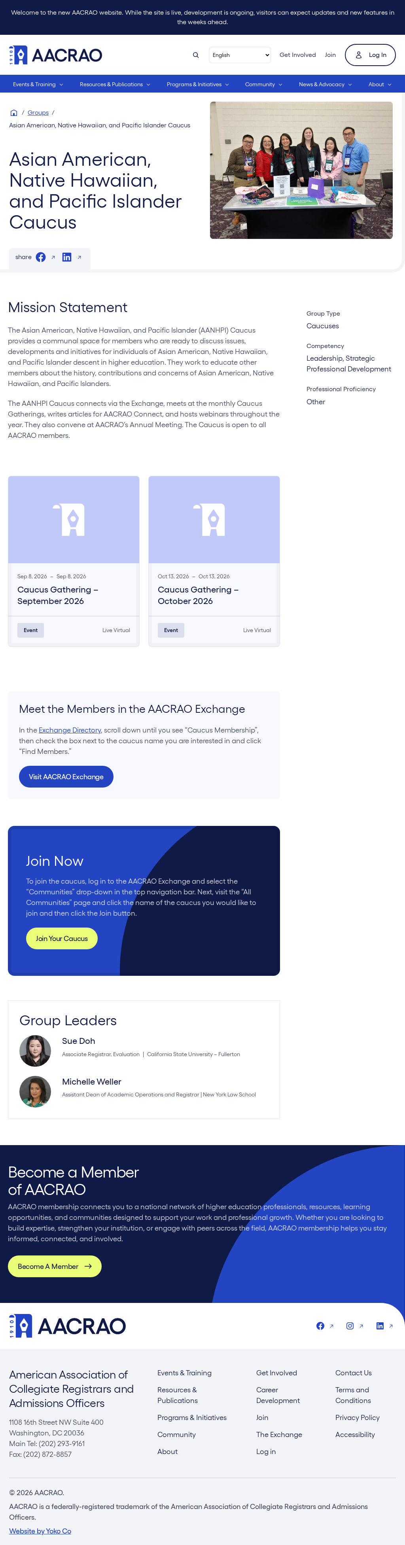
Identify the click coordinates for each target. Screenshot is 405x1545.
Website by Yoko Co (40, 1531)
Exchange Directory (70, 730)
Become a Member (48, 1266)
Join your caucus (62, 938)
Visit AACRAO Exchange (66, 776)
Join (330, 55)
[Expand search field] (195, 55)
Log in (377, 55)
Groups (38, 112)
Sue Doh (78, 1041)
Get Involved (298, 55)
